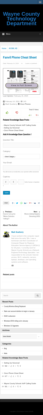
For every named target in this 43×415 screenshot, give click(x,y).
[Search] (38, 295)
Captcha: (6, 177)
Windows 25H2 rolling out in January (16, 321)
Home (4, 48)
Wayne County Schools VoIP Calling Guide (20, 125)
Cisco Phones (25, 104)
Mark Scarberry (17, 232)
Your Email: (7, 163)
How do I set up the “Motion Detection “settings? (9, 215)
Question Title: (8, 140)
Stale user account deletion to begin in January (19, 311)
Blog (5, 349)
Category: (7, 151)
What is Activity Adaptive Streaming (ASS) (32, 214)
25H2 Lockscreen (9, 316)
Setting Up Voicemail (11, 128)
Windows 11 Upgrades (11, 326)
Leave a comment (31, 63)
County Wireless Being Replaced (15, 306)
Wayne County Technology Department (21, 18)
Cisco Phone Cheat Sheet (13, 130)
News (5, 353)
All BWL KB (13, 48)
